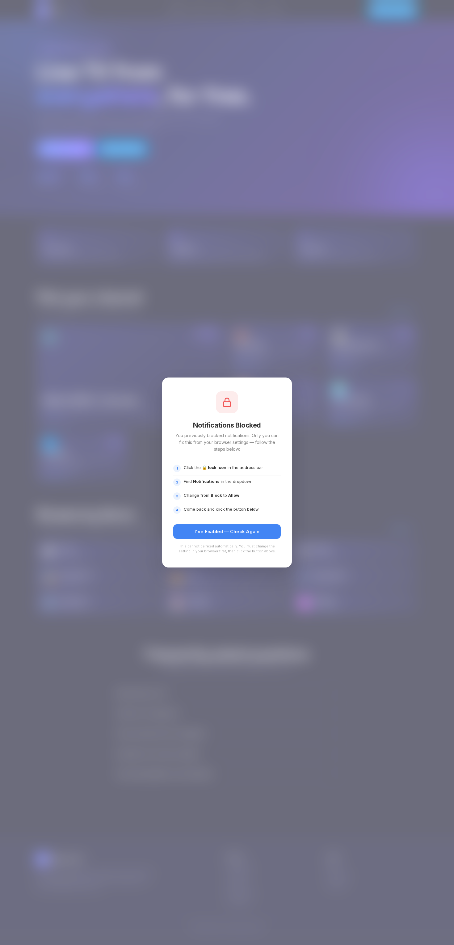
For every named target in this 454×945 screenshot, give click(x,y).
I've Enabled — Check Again (227, 531)
